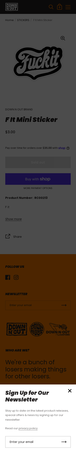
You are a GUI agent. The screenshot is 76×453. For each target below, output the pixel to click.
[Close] (69, 391)
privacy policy (28, 428)
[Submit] (63, 442)
